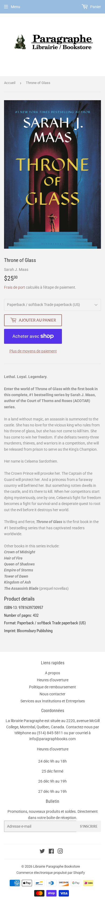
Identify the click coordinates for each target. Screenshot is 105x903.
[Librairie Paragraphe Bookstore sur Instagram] (60, 852)
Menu (15, 7)
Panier (95, 7)
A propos (52, 673)
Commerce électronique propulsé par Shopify (50, 873)
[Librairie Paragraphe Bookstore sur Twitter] (42, 852)
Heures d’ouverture (52, 680)
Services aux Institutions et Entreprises (52, 701)
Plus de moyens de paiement (33, 351)
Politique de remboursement (52, 687)
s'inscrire (88, 826)
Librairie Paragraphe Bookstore (56, 866)
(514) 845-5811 (50, 733)
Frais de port (14, 287)
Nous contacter (52, 694)
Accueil (9, 83)
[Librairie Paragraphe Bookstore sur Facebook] (51, 852)
